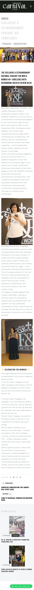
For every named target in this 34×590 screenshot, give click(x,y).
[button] (21, 586)
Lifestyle (4, 18)
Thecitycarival (7, 43)
